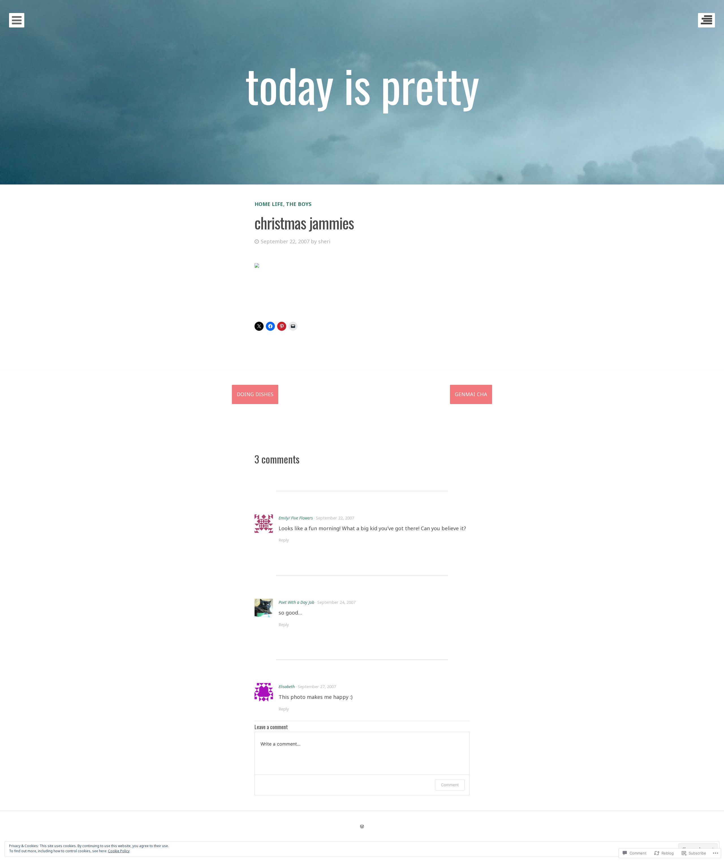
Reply (284, 540)
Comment (450, 784)
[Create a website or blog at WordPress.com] (362, 826)
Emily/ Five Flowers (296, 518)
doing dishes (255, 394)
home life (269, 204)
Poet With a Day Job (296, 602)
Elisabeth (287, 686)
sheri (324, 241)
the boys (298, 204)
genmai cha (471, 394)
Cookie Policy (119, 851)
